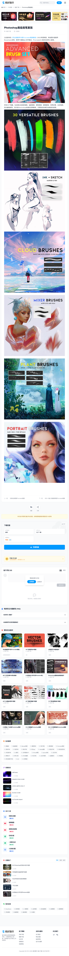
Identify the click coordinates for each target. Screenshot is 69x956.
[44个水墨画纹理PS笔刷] (11, 692)
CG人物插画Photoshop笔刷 (33, 727)
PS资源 (10, 7)
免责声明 (38, 939)
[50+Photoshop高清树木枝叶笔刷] (7, 867)
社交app (33, 749)
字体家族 (61, 755)
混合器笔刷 (43, 909)
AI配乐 (16, 752)
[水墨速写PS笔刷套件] (57, 640)
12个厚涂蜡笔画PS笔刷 (54, 701)
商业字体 (25, 749)
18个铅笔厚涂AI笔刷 (31, 649)
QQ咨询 (49, 516)
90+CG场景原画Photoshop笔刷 (57, 727)
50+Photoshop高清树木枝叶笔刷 (21, 865)
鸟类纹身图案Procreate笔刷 (17, 498)
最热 (64, 570)
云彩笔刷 (35, 909)
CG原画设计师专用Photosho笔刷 (21, 892)
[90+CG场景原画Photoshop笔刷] (57, 718)
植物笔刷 (61, 909)
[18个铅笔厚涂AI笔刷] (34, 640)
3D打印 (21, 939)
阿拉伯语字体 (62, 749)
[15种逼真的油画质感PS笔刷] (7, 873)
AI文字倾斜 (43, 755)
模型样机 (34, 746)
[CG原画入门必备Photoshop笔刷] (11, 718)
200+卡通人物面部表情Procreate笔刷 (55, 498)
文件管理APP (26, 752)
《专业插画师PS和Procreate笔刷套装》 (24, 37)
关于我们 (38, 934)
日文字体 (55, 752)
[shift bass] (7, 774)
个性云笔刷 (15, 885)
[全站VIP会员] (26, 16)
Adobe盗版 (42, 749)
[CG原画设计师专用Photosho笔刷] (34, 666)
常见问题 (38, 936)
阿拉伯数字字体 (9, 759)
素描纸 (7, 746)
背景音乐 (21, 941)
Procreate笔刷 (60, 746)
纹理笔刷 (53, 909)
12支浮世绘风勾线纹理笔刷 (19, 878)
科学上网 (16, 755)
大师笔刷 (25, 759)
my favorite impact (17, 799)
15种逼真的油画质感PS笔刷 (19, 872)
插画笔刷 (16, 912)
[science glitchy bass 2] (7, 787)
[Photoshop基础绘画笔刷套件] (57, 666)
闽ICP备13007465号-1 (44, 951)
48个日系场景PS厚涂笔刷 (9, 675)
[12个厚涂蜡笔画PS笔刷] (57, 692)
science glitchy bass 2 (18, 786)
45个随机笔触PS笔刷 (31, 701)
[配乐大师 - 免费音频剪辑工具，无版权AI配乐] (9, 16)
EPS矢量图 (25, 755)
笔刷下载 (17, 7)
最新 (60, 570)
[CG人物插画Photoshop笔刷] (34, 718)
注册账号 (39, 581)
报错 (64, 524)
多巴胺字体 (8, 752)
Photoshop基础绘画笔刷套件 (56, 675)
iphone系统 (45, 752)
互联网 (17, 31)
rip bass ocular (16, 792)
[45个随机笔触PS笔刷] (34, 692)
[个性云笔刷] (7, 887)
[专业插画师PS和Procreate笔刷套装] (11, 640)
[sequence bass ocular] (7, 781)
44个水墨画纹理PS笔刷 (9, 701)
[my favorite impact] (7, 801)
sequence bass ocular (18, 779)
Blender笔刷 (24, 746)
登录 (59, 2)
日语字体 (16, 749)
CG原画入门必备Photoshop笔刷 (11, 727)
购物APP (8, 755)
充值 (10, 539)
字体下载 (42, 746)
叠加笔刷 (15, 746)
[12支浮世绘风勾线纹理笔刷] (7, 880)
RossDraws (8, 909)
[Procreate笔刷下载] (43, 16)
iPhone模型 (36, 752)
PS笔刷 (33, 912)
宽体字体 (8, 749)
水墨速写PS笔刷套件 (53, 649)
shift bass (15, 772)
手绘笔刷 (8, 912)
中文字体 (34, 755)
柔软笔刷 (51, 746)
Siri (18, 759)
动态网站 (21, 944)
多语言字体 (51, 749)
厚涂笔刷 (18, 909)
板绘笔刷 (25, 912)
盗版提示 (52, 755)
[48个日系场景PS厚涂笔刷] (11, 666)
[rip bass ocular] (7, 794)
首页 (4, 7)
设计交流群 (39, 941)
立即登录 (31, 581)
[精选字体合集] (60, 16)
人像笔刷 (26, 909)
